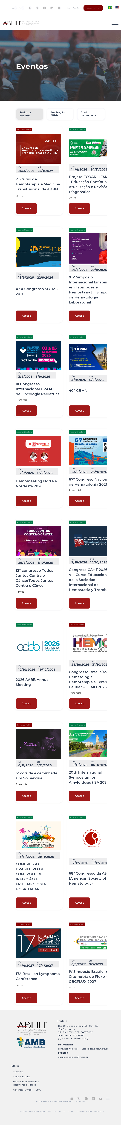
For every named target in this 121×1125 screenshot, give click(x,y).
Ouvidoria (18, 1071)
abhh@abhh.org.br (68, 1048)
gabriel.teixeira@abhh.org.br (73, 1057)
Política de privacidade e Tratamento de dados (26, 1083)
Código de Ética (21, 1076)
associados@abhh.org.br (94, 1048)
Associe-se (93, 8)
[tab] (29, 114)
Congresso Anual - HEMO (27, 1090)
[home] (21, 23)
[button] (115, 23)
